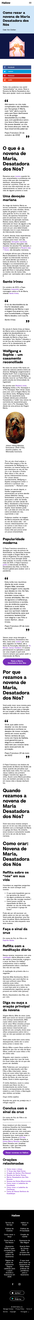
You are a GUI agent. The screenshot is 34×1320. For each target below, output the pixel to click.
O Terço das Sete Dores (16, 1171)
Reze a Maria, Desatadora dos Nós (17, 662)
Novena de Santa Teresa (16, 1175)
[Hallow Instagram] (20, 1284)
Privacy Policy (20, 1309)
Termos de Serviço (9, 1224)
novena (18, 176)
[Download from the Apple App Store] (17, 1293)
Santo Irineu (14, 293)
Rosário (6, 248)
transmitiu (15, 289)
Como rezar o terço (14, 1169)
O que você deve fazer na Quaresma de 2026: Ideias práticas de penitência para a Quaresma (24, 1267)
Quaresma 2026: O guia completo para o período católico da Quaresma (9, 1251)
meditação (7, 957)
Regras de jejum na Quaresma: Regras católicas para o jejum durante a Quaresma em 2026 (9, 1268)
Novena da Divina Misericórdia (19, 1181)
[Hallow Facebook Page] (14, 1284)
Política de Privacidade (24, 1230)
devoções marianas (19, 242)
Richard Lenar (21, 386)
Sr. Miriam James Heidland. (17, 647)
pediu (5, 565)
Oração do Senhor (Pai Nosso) (19, 1173)
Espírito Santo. (8, 940)
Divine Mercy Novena (11, 1141)
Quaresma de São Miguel (24, 1241)
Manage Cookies (8, 1309)
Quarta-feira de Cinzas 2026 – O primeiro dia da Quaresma (24, 1250)
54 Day (22, 1137)
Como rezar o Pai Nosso (9, 1241)
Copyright (13, 1311)
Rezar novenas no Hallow (17, 1152)
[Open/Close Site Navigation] (30, 3)
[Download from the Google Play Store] (17, 1299)
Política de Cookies (9, 1230)
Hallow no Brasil (24, 1224)
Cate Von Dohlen (9, 30)
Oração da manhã (24, 1235)
